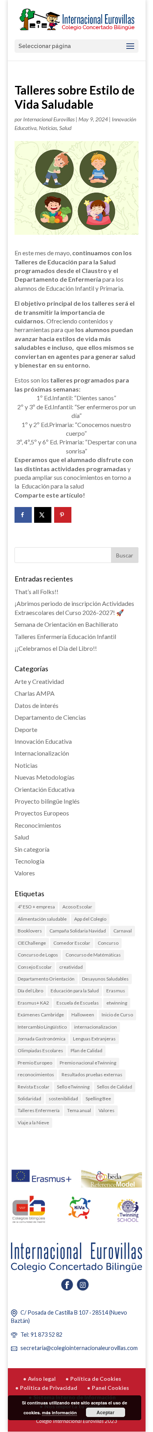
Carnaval (122, 931)
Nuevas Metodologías (45, 777)
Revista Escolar (33, 1087)
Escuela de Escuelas (77, 1003)
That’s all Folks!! (36, 591)
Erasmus (115, 991)
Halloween (82, 1015)
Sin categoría (32, 849)
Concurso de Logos (38, 955)
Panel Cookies (110, 1387)
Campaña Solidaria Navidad (77, 931)
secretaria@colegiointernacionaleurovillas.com (79, 1348)
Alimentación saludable (42, 919)
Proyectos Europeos (42, 813)
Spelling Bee (98, 1098)
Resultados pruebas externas (92, 1074)
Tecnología (29, 861)
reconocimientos (36, 1074)
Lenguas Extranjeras (94, 1039)
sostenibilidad (63, 1098)
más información (59, 1412)
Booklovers (30, 931)
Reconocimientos (38, 825)
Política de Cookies (95, 1378)
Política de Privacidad (48, 1387)
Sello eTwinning (73, 1087)
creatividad (71, 967)
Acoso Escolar (77, 907)
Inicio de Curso (117, 1015)
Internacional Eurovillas (49, 119)
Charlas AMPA (35, 693)
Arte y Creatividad (39, 681)
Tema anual (79, 1110)
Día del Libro (30, 991)
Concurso (108, 943)
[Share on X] (42, 515)
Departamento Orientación (46, 979)
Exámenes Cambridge (41, 1015)
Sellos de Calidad (114, 1087)
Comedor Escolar (71, 943)
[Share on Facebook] (23, 515)
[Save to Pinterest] (62, 515)
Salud (65, 127)
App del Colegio (90, 919)
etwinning (116, 1003)
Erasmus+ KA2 (33, 1003)
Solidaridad (29, 1098)
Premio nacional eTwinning (88, 1063)
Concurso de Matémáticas (93, 955)
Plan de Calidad (86, 1050)
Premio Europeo (35, 1063)
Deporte (26, 729)
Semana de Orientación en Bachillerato (66, 624)
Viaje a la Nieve (33, 1123)
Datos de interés (36, 705)
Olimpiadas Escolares (40, 1050)
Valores (25, 873)
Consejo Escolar (35, 967)
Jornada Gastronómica (42, 1039)
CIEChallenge (32, 943)
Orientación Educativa (45, 789)
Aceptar (106, 1412)
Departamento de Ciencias (50, 717)
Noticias (48, 127)
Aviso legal (42, 1378)
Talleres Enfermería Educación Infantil (65, 636)
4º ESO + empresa (36, 907)
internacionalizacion (95, 1027)
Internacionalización (42, 753)
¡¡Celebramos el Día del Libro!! (56, 648)
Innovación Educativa (43, 741)
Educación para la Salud (75, 991)
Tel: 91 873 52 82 (41, 1334)
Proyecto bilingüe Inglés (47, 801)
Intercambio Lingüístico (42, 1027)
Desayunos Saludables (105, 979)
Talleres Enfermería (39, 1110)
